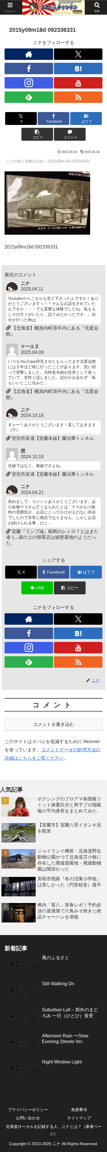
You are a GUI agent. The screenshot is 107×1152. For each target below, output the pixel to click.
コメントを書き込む (53, 724)
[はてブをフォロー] (78, 68)
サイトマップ (79, 1118)
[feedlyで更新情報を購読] (29, 97)
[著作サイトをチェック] (29, 54)
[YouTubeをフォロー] (78, 83)
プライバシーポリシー (28, 1109)
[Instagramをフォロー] (29, 83)
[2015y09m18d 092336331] (47, 202)
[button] (37, 134)
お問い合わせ (28, 1118)
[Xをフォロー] (78, 54)
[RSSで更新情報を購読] (78, 97)
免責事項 (79, 1109)
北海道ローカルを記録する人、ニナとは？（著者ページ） (54, 1130)
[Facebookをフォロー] (29, 68)
